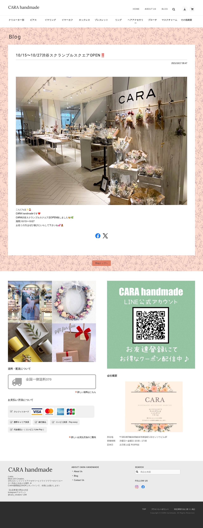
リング (118, 20)
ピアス (33, 20)
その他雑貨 (186, 20)
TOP (144, 509)
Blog (165, 9)
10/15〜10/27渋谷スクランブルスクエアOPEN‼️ (60, 55)
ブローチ (152, 20)
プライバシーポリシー (160, 509)
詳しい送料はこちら (86, 392)
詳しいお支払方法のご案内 (83, 437)
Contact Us (79, 480)
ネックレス (84, 20)
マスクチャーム (169, 20)
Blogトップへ (101, 263)
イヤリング (50, 20)
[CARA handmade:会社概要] (151, 406)
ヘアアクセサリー (135, 21)
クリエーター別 (16, 20)
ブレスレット (101, 20)
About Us (150, 9)
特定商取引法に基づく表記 (184, 509)
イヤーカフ (67, 20)
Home (136, 9)
